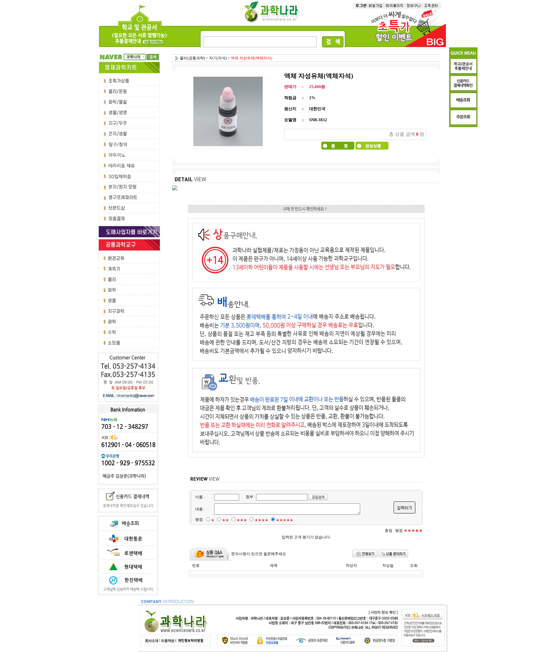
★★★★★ (284, 520)
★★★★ (261, 520)
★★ (225, 520)
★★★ (242, 520)
